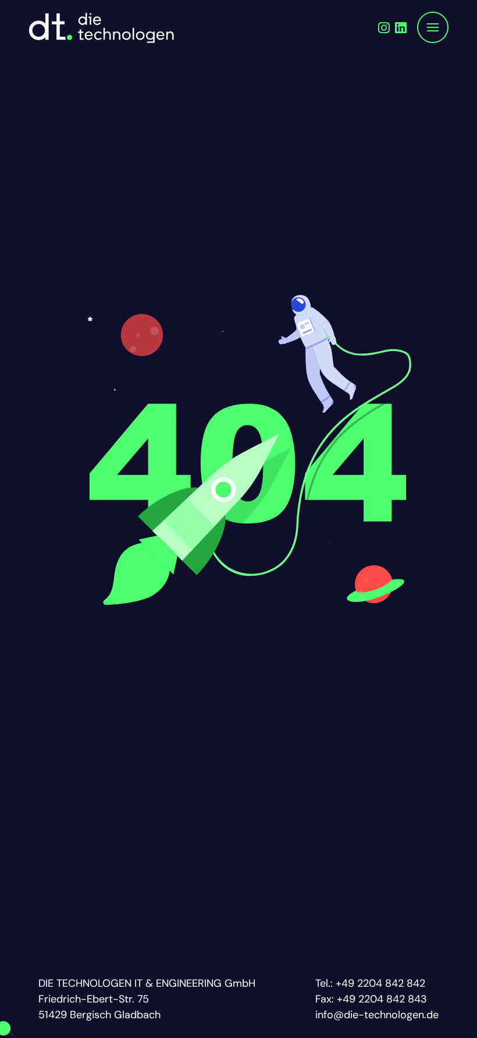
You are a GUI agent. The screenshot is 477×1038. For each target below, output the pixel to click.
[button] (432, 27)
